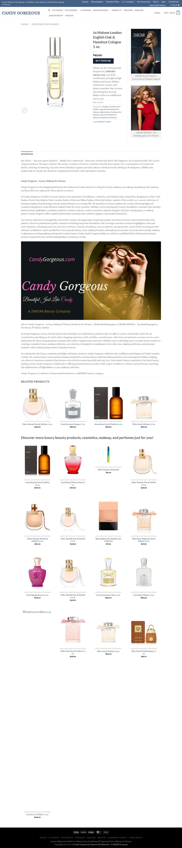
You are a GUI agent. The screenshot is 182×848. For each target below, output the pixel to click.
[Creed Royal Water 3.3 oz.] (144, 572)
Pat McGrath (174, 2)
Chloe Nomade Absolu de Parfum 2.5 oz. (37, 540)
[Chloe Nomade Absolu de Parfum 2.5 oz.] (37, 516)
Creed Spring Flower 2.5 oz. (37, 595)
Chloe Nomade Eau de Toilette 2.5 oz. (144, 483)
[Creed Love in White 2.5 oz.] (37, 710)
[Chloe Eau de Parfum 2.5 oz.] (108, 628)
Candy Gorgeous (21, 13)
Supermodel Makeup (157, 5)
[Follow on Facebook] (171, 5)
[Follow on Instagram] (173, 5)
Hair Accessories (143, 2)
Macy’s (156, 2)
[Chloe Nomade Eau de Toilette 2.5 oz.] (144, 460)
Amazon (85, 2)
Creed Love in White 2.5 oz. (37, 814)
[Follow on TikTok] (176, 5)
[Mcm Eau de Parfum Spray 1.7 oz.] (144, 628)
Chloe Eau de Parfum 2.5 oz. (143, 424)
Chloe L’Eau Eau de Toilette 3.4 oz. (72, 652)
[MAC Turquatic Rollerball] (108, 453)
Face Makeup (71, 10)
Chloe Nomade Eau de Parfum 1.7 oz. (73, 540)
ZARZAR (115, 844)
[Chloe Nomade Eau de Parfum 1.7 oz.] (72, 516)
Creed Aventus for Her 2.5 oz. (108, 595)
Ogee (163, 2)
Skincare (139, 10)
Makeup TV (117, 10)
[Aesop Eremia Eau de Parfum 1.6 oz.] (37, 460)
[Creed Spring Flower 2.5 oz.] (37, 572)
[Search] (49, 10)
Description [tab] (27, 154)
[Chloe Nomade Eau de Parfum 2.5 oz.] (72, 572)
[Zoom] (24, 110)
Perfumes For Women (45, 24)
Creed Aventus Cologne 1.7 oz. (73, 424)
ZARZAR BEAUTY (56, 15)
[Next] (160, 410)
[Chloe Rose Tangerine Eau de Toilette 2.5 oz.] (144, 516)
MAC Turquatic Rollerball (108, 470)
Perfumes (128, 10)
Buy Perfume (103, 61)
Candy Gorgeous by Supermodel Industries (91, 844)
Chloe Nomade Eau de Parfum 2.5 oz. (37, 424)
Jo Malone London (104, 122)
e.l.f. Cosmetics (128, 2)
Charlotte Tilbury (112, 2)
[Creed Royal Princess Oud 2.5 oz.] (72, 460)
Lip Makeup (86, 10)
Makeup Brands (100, 10)
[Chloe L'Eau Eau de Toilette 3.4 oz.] (72, 628)
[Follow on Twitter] (178, 5)
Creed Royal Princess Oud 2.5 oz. (73, 483)
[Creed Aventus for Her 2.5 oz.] (108, 572)
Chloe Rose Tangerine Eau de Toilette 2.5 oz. (144, 540)
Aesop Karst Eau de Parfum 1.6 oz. (108, 424)
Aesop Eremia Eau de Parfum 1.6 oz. (37, 483)
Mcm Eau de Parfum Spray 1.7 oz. (144, 652)
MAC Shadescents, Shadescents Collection (108, 540)
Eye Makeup (57, 10)
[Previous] (21, 410)
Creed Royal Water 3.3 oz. (143, 595)
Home (24, 24)
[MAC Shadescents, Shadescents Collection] (108, 516)
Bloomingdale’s (97, 2)
